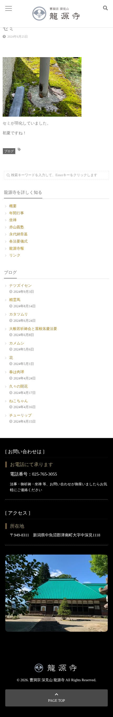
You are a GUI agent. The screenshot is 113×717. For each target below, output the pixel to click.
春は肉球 (16, 372)
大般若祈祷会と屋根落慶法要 (33, 329)
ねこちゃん (18, 401)
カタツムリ (18, 315)
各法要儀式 (18, 242)
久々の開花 (18, 387)
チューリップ (20, 416)
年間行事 (16, 213)
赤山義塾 (16, 227)
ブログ (9, 151)
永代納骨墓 (18, 234)
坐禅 (13, 220)
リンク (14, 256)
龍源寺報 (16, 249)
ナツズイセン (20, 286)
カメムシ (16, 343)
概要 (13, 206)
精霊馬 (14, 300)
